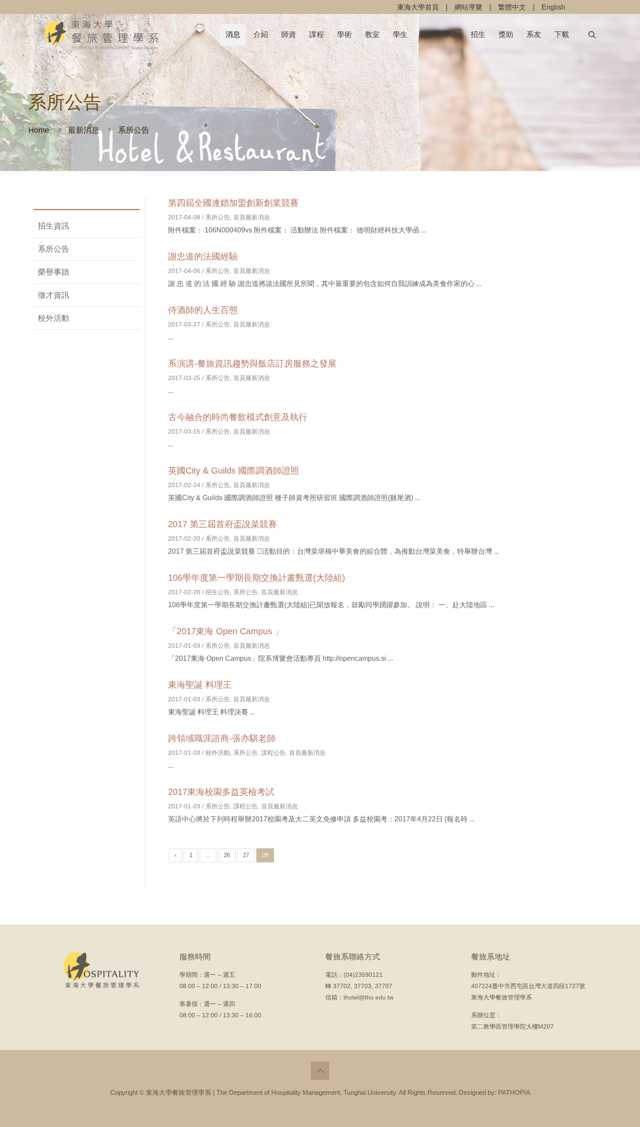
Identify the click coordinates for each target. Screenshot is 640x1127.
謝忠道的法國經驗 (203, 256)
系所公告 (53, 249)
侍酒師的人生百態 (203, 310)
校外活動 (53, 318)
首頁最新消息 (251, 217)
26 (227, 855)
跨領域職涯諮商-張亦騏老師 (222, 738)
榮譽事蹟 (53, 272)
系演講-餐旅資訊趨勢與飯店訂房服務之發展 (252, 363)
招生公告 (217, 592)
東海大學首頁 (418, 7)
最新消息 (83, 130)
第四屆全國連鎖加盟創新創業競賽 (233, 203)
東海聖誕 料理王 (200, 685)
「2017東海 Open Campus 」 (225, 631)
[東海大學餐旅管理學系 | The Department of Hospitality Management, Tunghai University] (102, 34)
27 (246, 855)
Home (38, 130)
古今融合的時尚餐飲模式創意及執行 (237, 417)
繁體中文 (512, 7)
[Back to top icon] (320, 1071)
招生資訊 (53, 226)
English (553, 7)
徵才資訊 (53, 295)
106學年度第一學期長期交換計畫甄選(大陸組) (256, 577)
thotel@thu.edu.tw (369, 997)
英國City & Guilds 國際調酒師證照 (233, 470)
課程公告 (273, 752)
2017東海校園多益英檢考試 (221, 792)
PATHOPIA (514, 1092)
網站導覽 (468, 7)
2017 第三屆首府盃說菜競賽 (222, 524)
